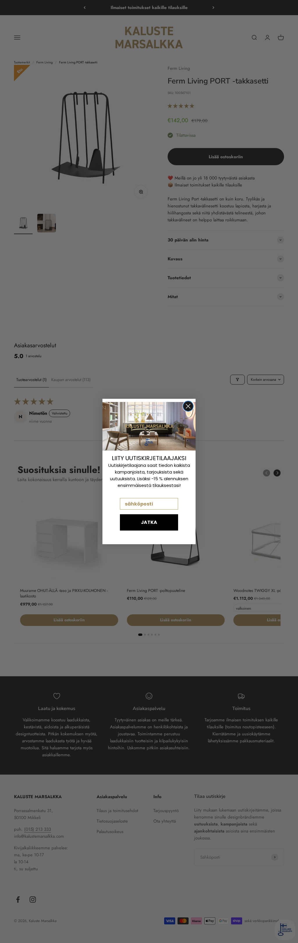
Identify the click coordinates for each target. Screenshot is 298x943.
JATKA (149, 522)
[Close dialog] (188, 406)
